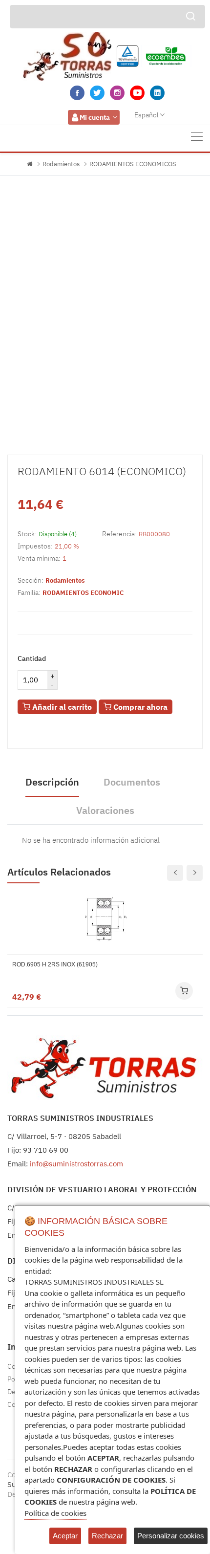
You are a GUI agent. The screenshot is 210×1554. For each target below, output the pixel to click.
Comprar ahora (139, 707)
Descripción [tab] (52, 781)
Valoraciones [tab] (105, 810)
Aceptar (65, 1536)
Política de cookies (55, 1513)
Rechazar (107, 1536)
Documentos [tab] (132, 781)
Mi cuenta (94, 117)
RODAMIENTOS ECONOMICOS (132, 164)
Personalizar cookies (170, 1536)
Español (146, 114)
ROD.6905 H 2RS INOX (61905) (55, 964)
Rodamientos (61, 164)
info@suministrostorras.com (76, 1163)
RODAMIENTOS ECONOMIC (83, 593)
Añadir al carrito (61, 707)
